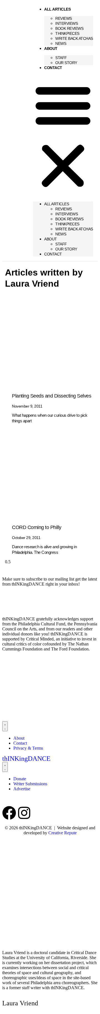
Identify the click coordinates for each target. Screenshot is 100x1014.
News (60, 43)
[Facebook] (9, 813)
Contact (53, 67)
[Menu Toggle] (5, 726)
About (51, 48)
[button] (63, 136)
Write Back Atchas (74, 38)
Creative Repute (62, 832)
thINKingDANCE (26, 758)
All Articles (57, 9)
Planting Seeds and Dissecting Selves (51, 396)
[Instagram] (24, 813)
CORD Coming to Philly (36, 527)
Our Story (66, 62)
